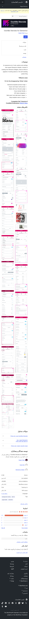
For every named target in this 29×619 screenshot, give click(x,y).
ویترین (12, 561)
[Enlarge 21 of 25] (12, 318)
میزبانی (26, 566)
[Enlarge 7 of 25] (25, 232)
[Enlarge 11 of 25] (25, 347)
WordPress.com (23, 585)
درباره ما (25, 561)
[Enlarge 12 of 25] (25, 375)
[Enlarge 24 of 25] (12, 405)
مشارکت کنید (10, 573)
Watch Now (24, 103)
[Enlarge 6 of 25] (25, 226)
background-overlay (6, 496)
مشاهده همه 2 (4, 493)
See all (3, 528)
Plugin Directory (24, 6)
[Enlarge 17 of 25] (12, 208)
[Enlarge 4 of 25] (25, 206)
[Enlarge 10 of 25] (25, 318)
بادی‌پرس (25, 593)
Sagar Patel (21, 33)
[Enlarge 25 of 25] (12, 418)
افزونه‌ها (12, 566)
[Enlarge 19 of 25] (12, 263)
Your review (25, 528)
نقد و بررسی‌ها (22, 46)
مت (26, 588)
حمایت (11, 578)
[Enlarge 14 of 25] (12, 111)
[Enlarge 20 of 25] (12, 292)
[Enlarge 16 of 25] (12, 172)
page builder (4, 499)
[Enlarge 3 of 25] (25, 169)
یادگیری (26, 573)
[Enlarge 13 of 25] (25, 385)
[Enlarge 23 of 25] (12, 376)
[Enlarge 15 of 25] (12, 140)
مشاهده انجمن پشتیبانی (22, 542)
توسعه (24, 53)
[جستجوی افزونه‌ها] (12, 16)
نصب (25, 49)
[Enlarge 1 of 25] (25, 111)
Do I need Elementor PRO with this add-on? (22, 440)
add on (13, 496)
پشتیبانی (24, 57)
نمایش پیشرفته (24, 504)
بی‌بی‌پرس (24, 590)
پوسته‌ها (12, 564)
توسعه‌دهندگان (24, 578)
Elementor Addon (20, 469)
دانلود (25, 36)
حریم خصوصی (24, 569)
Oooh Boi (22, 465)
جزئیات (24, 42)
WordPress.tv (23, 581)
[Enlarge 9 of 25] (25, 293)
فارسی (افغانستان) (19, 599)
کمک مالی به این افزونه (22, 552)
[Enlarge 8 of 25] (25, 266)
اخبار (26, 564)
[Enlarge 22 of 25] (12, 348)
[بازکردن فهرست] (2, 2)
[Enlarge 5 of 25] (25, 214)
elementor (10, 499)
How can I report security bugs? (19, 446)
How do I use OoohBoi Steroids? (19, 436)
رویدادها (12, 576)
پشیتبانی (26, 576)
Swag (12, 581)
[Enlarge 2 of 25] (25, 135)
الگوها (12, 569)
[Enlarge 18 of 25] (12, 237)
